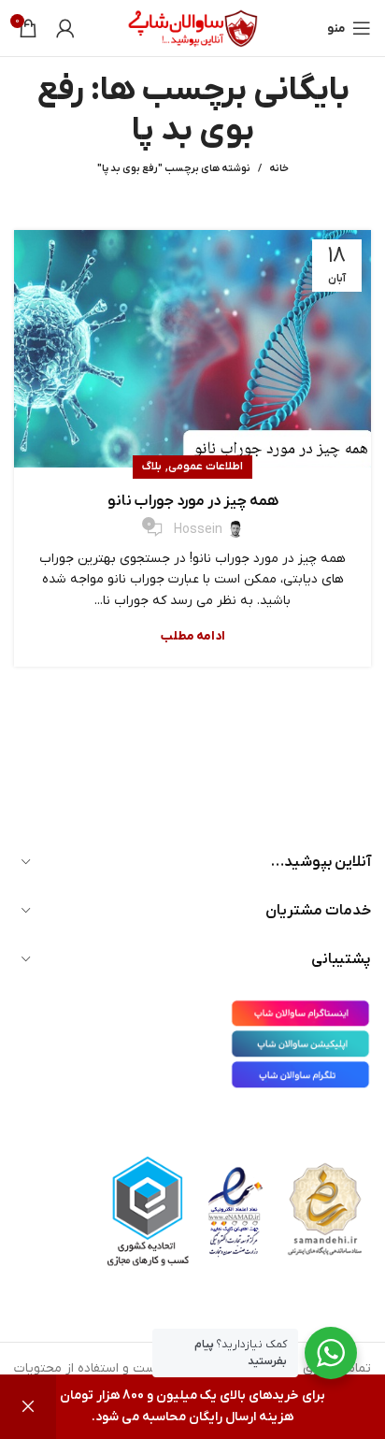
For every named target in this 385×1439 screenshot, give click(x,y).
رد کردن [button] (28, 1406)
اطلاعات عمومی (205, 466)
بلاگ (152, 466)
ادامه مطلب (193, 636)
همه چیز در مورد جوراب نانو (192, 501)
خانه (279, 168)
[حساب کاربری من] (65, 28)
